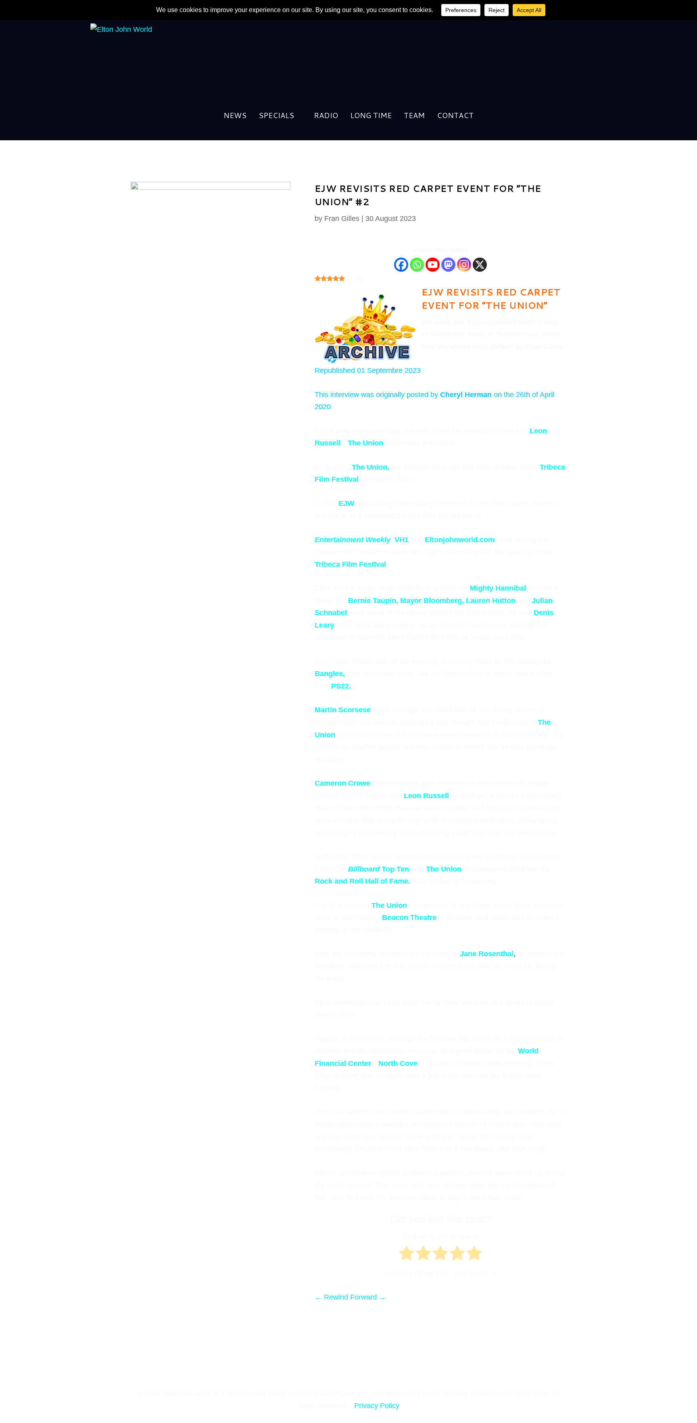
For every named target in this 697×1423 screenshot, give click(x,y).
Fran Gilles (341, 218)
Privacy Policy (376, 1406)
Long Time (371, 116)
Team (414, 116)
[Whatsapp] (417, 265)
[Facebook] (401, 265)
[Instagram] (464, 265)
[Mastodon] (448, 265)
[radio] (406, 1255)
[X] (480, 265)
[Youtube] (433, 265)
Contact (455, 116)
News (234, 116)
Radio (326, 116)
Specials (276, 116)
